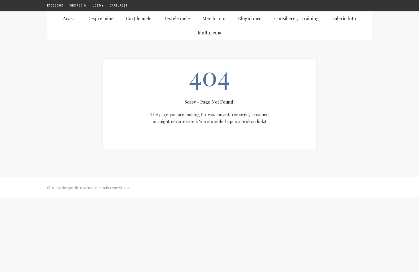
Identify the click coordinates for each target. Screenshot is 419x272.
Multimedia (209, 33)
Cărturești (119, 5)
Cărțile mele (138, 18)
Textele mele (177, 18)
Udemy (97, 5)
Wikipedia (78, 5)
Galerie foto (343, 18)
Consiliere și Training (296, 18)
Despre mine (100, 18)
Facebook (55, 5)
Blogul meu (250, 18)
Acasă (69, 18)
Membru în (213, 18)
